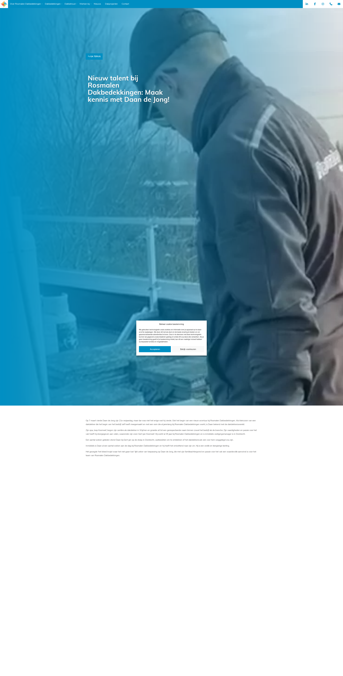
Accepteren (155, 349)
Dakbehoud (70, 4)
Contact (125, 4)
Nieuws (97, 4)
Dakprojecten (111, 4)
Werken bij (84, 4)
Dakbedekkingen (53, 4)
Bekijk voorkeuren (188, 349)
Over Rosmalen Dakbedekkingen (25, 4)
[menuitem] (25, 4)
